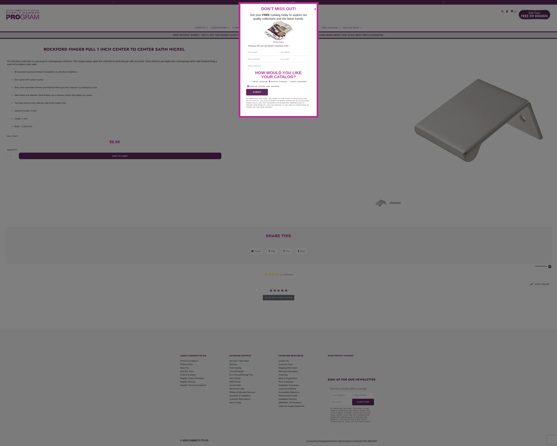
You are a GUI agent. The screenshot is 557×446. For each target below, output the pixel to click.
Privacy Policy (278, 42)
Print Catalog (260, 81)
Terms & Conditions (294, 98)
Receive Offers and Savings (264, 86)
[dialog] (278, 223)
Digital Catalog (279, 81)
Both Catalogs (299, 81)
